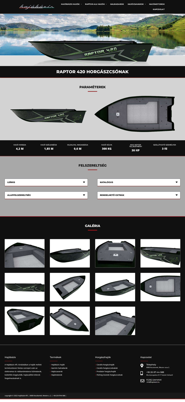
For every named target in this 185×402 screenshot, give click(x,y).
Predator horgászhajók (106, 371)
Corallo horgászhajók (105, 364)
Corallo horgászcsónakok (107, 368)
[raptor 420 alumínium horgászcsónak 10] (25, 300)
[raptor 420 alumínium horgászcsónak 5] (115, 334)
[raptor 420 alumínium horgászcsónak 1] (115, 300)
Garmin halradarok (59, 368)
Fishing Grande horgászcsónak (110, 375)
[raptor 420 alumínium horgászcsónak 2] (160, 300)
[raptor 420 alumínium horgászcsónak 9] (160, 266)
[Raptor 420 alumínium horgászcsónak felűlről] (134, 138)
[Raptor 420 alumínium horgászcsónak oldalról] (47, 138)
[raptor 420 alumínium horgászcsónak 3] (25, 334)
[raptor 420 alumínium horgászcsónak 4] (70, 334)
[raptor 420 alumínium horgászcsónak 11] (70, 300)
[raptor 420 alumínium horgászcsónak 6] (25, 266)
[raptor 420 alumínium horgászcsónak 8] (115, 266)
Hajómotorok (56, 375)
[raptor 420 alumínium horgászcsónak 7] (70, 266)
